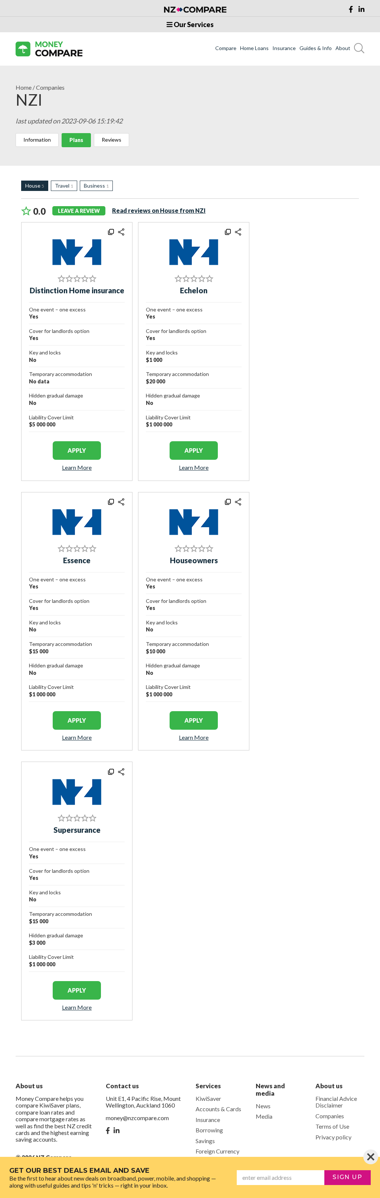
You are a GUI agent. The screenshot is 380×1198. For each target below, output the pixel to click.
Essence (77, 560)
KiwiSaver (208, 1098)
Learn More (77, 467)
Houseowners (194, 560)
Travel (64, 185)
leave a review (79, 211)
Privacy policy (333, 1137)
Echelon (193, 290)
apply (77, 450)
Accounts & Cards (218, 1108)
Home (24, 87)
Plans (76, 140)
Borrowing (209, 1129)
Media (264, 1116)
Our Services (193, 24)
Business (96, 185)
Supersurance (77, 829)
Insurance (284, 48)
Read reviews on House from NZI (159, 210)
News (263, 1105)
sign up (347, 1177)
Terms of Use (332, 1126)
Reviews (111, 139)
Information (37, 139)
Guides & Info (315, 48)
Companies (50, 87)
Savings (205, 1140)
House (34, 185)
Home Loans (254, 48)
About (342, 48)
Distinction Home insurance (77, 290)
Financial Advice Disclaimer (336, 1102)
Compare (225, 48)
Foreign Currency (217, 1151)
